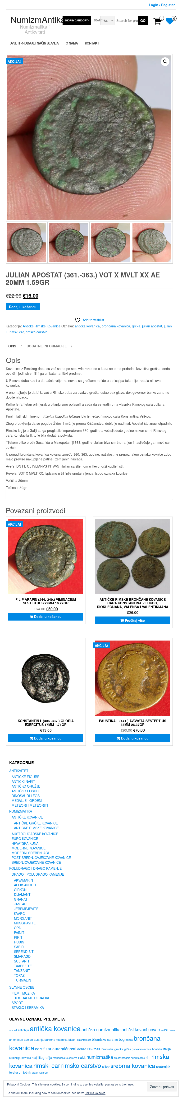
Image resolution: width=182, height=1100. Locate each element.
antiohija (23, 1030)
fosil (97, 1048)
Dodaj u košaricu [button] (48, 616)
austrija (39, 1039)
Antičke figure (25, 776)
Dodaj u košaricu (22, 306)
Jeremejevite (26, 908)
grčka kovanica (141, 1049)
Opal (18, 927)
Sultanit (22, 961)
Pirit (18, 937)
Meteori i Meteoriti (30, 805)
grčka (136, 326)
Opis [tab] (12, 346)
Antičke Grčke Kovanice (36, 823)
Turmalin (22, 980)
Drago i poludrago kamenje (38, 874)
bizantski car (84, 1039)
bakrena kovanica (56, 1039)
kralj (34, 1057)
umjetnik (25, 1072)
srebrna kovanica (132, 1065)
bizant (72, 1039)
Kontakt (92, 43)
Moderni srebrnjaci (30, 852)
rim (148, 1057)
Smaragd (22, 956)
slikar (105, 1066)
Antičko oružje (26, 786)
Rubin (19, 942)
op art (117, 1058)
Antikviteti (19, 770)
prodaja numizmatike (133, 1058)
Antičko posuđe (26, 791)
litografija (45, 1057)
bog (122, 1039)
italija (167, 1048)
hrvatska (157, 1049)
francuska (107, 1049)
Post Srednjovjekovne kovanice (41, 857)
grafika (118, 1049)
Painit (19, 932)
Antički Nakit (23, 781)
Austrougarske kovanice (35, 833)
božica (129, 1039)
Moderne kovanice (29, 848)
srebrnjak (163, 1066)
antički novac (168, 1030)
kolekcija (15, 1058)
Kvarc (19, 913)
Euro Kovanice (25, 838)
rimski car (16, 332)
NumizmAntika (37, 19)
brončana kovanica (116, 326)
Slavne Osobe (21, 987)
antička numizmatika (101, 1029)
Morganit (23, 918)
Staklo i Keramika (28, 1007)
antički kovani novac (141, 1029)
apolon (28, 1039)
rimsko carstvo (36, 332)
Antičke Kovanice (27, 817)
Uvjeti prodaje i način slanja (34, 43)
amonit (13, 1030)
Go (143, 20)
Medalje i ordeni (27, 800)
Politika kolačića (95, 1093)
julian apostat (152, 326)
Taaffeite (23, 965)
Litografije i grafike (31, 998)
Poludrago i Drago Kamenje (35, 868)
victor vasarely (40, 1072)
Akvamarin (23, 880)
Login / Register (162, 4)
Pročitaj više (135, 620)
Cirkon (20, 889)
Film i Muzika (23, 993)
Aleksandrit (25, 885)
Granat (20, 899)
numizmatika (99, 1056)
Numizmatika (20, 811)
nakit (82, 1057)
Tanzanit (22, 970)
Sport (17, 1002)
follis (90, 1049)
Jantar (20, 904)
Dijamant (22, 894)
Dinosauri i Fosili (27, 795)
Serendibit (24, 951)
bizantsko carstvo (105, 1039)
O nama (72, 43)
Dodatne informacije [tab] (47, 346)
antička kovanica (87, 326)
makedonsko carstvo (65, 1058)
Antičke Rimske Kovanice (41, 326)
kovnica (26, 1058)
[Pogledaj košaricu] (157, 22)
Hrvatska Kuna (25, 843)
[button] (165, 61)
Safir (19, 946)
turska (13, 1072)
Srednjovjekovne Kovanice (36, 862)
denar (81, 1048)
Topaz (19, 975)
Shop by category (75, 20)
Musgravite (25, 923)
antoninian (16, 1039)
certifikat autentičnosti (55, 1048)
